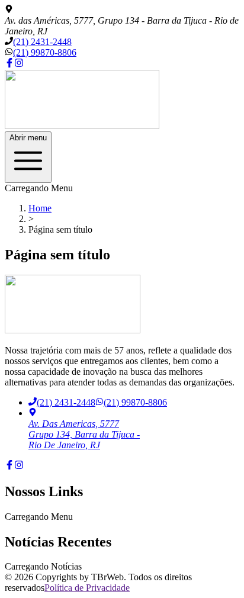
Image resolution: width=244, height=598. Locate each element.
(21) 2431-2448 (42, 42)
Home (40, 208)
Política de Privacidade (87, 588)
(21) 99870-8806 (44, 52)
